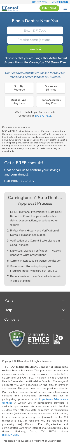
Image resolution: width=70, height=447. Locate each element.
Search (32, 49)
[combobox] (19, 87)
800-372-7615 (39, 2)
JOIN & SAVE (49, 8)
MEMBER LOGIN (60, 2)
